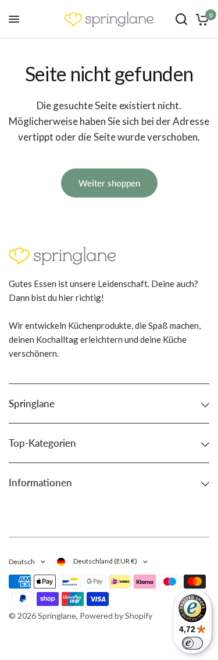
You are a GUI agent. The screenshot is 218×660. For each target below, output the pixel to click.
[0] (200, 19)
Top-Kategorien (42, 443)
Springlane (32, 403)
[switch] (192, 643)
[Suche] (181, 19)
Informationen (40, 482)
